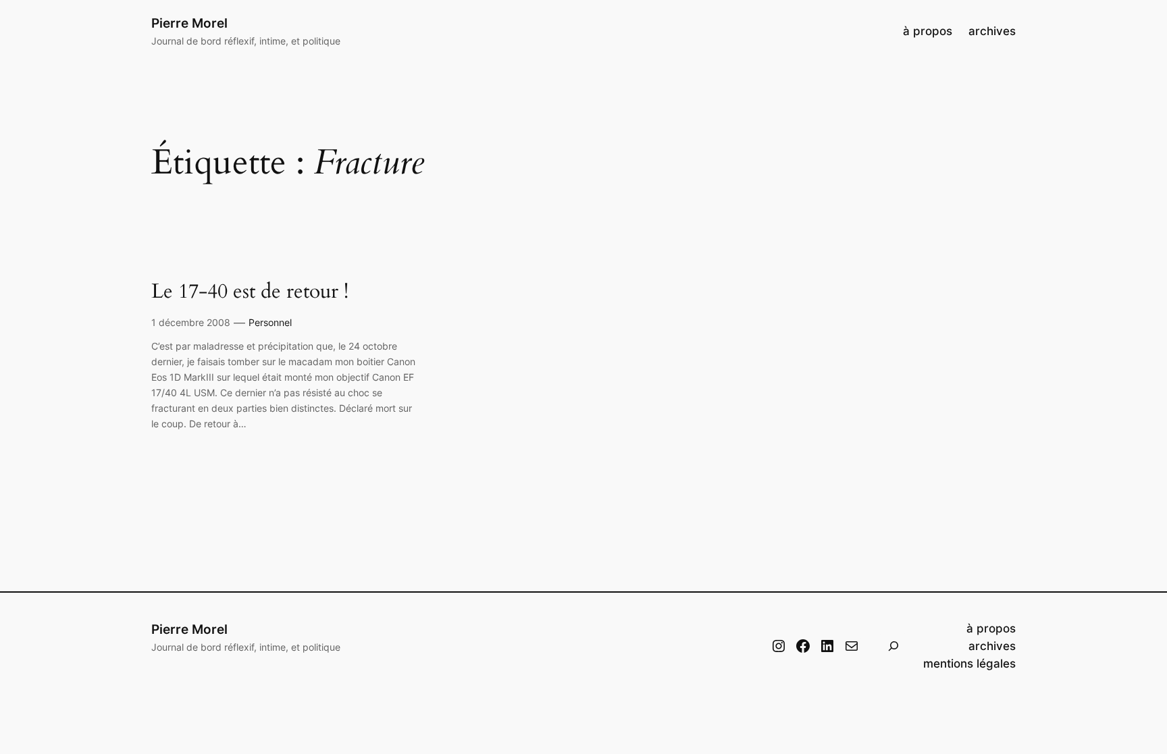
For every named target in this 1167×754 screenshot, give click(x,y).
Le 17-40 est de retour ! (249, 292)
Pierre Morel (189, 23)
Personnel (270, 322)
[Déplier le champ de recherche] (893, 646)
